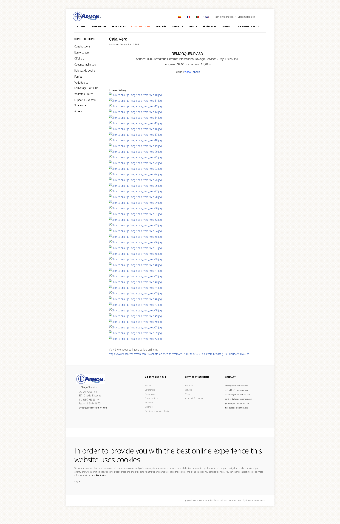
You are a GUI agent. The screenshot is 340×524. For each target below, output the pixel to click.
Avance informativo (194, 398)
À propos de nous (248, 26)
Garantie (177, 26)
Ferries (78, 76)
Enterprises (150, 389)
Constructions (140, 26)
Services (188, 389)
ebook (196, 72)
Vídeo (187, 72)
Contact (227, 26)
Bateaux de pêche (84, 70)
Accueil (81, 26)
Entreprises (99, 26)
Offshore (79, 58)
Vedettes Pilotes (83, 94)
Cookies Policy (98, 475)
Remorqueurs (82, 52)
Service (192, 26)
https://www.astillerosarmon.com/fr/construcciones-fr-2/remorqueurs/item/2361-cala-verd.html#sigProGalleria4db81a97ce (179, 354)
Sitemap (149, 406)
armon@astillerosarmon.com (93, 407)
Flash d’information (224, 16)
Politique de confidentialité (157, 411)
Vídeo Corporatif (246, 16)
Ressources (119, 26)
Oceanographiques (85, 64)
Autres (78, 111)
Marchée (161, 26)
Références (209, 26)
